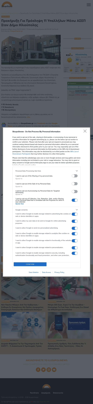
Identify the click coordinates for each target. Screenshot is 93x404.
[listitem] (46, 171)
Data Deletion (34, 272)
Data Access (46, 272)
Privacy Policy (59, 272)
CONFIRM (30, 264)
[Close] (86, 132)
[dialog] (46, 202)
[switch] (75, 175)
